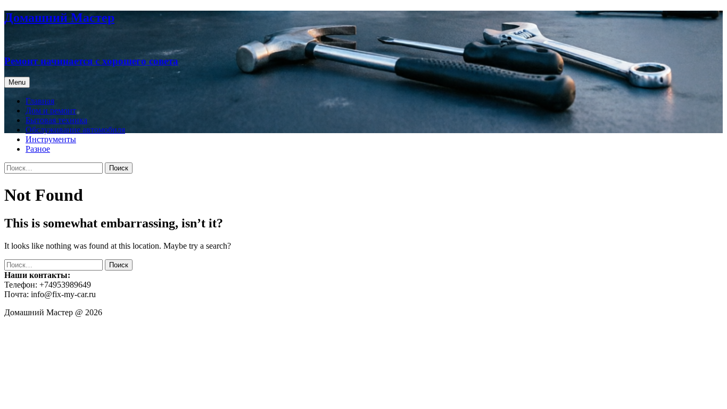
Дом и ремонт (51, 110)
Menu (17, 82)
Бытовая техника (56, 120)
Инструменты (51, 139)
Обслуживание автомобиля (75, 129)
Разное (38, 148)
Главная (40, 100)
